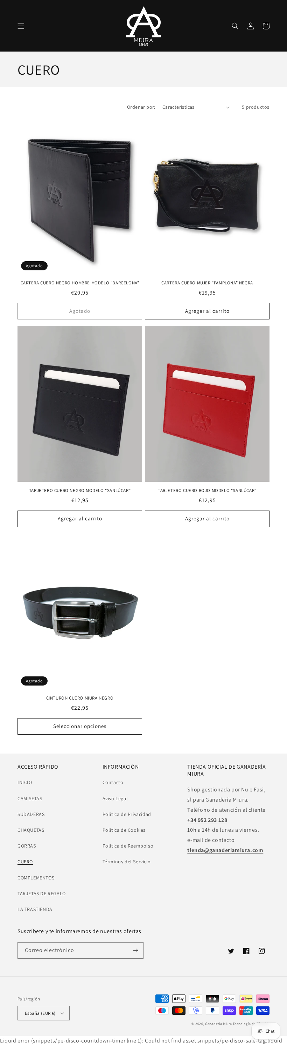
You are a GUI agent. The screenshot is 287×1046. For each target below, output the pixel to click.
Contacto (113, 782)
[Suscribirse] (135, 950)
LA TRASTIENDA (35, 909)
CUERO (25, 861)
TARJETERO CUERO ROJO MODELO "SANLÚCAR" (207, 490)
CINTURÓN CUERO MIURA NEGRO (80, 698)
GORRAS (27, 846)
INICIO (25, 782)
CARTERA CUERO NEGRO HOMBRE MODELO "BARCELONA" (80, 283)
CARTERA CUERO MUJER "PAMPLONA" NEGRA (207, 283)
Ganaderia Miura (218, 1023)
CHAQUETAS (31, 830)
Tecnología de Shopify (251, 1023)
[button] (21, 26)
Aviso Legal (115, 798)
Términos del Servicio (127, 861)
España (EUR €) (40, 1013)
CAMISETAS (30, 798)
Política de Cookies (124, 830)
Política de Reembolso (128, 846)
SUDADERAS (31, 814)
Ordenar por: (141, 107)
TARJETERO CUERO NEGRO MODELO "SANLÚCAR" (80, 490)
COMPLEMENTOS (36, 878)
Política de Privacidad (127, 814)
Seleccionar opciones (79, 726)
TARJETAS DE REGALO (42, 893)
